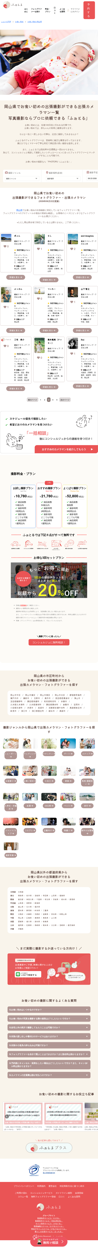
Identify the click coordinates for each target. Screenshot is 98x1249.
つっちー (52, 288)
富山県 (20, 906)
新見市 (13, 710)
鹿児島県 (71, 925)
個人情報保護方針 (49, 1173)
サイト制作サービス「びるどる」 (49, 1223)
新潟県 (37, 903)
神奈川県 (29, 899)
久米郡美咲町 (35, 704)
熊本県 (45, 925)
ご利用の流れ (21, 1192)
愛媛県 (20, 921)
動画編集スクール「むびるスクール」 (49, 1226)
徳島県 (45, 921)
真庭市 (62, 710)
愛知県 (20, 910)
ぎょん (17, 235)
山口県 (54, 917)
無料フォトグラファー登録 (43, 1196)
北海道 (20, 892)
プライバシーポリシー (24, 1185)
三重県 (45, 910)
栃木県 (64, 899)
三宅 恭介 (19, 339)
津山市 (77, 698)
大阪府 (20, 914)
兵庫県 (29, 914)
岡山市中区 (15, 694)
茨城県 (55, 899)
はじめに (26, 10)
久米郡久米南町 (17, 704)
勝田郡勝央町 (52, 704)
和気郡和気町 (50, 701)
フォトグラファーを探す (36, 10)
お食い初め (19, 21)
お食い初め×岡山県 (35, 21)
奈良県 (54, 914)
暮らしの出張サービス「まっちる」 (49, 1231)
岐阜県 (37, 910)
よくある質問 (62, 10)
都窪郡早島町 (76, 694)
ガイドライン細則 (64, 1192)
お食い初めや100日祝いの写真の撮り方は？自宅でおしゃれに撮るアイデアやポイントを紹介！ (37, 1122)
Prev (7, 1116)
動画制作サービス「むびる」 (49, 1218)
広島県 (29, 917)
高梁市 (41, 707)
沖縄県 (20, 929)
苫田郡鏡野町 (16, 701)
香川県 (29, 921)
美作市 (48, 698)
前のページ (32, 399)
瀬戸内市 (14, 698)
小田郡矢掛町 (16, 707)
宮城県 (37, 895)
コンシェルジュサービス (41, 1192)
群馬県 (72, 899)
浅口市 (24, 710)
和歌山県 (63, 914)
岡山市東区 (30, 694)
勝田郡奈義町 (33, 701)
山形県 (54, 895)
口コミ (55, 10)
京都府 (37, 914)
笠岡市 (77, 704)
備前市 (26, 698)
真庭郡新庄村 (76, 707)
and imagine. (87, 235)
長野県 (29, 903)
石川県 (29, 906)
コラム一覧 (23, 1196)
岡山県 (19, 210)
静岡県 (29, 910)
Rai (82, 339)
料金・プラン (47, 10)
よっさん (18, 288)
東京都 (20, 899)
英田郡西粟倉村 (62, 698)
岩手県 (29, 895)
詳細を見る (14, 277)
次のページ (64, 399)
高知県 (37, 921)
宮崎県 (62, 925)
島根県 (37, 917)
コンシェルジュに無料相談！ (49, 642)
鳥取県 (45, 917)
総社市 (52, 710)
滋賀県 (45, 914)
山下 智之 (85, 288)
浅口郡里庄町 (38, 710)
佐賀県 (29, 925)
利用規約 (24, 605)
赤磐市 (64, 701)
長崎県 (37, 925)
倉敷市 (66, 704)
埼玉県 (47, 899)
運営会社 (52, 1185)
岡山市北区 (60, 694)
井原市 (30, 707)
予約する (88, 10)
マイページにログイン (75, 10)
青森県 (20, 895)
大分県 (54, 925)
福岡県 (20, 925)
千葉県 (39, 899)
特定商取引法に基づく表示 (72, 1185)
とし (50, 235)
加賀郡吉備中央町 (57, 707)
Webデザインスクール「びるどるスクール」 (49, 1228)
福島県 (62, 895)
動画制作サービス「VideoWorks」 (49, 1220)
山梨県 (20, 903)
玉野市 (37, 698)
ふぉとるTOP (6, 21)
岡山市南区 (45, 694)
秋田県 (45, 895)
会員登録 (79, 1192)
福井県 (37, 906)
